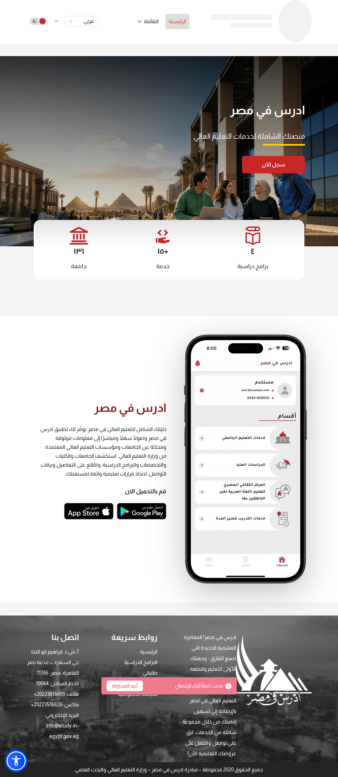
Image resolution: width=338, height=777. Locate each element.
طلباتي (150, 673)
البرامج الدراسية (140, 662)
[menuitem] (177, 21)
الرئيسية (177, 21)
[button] (148, 21)
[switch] (38, 21)
